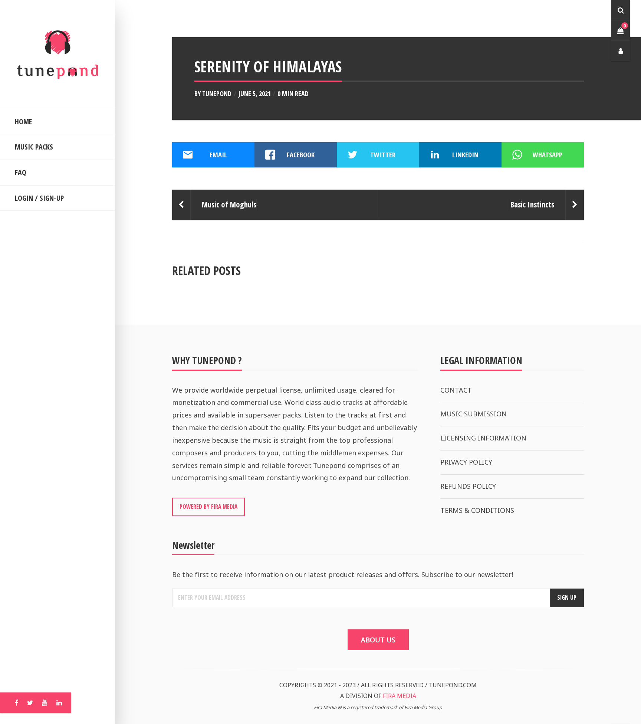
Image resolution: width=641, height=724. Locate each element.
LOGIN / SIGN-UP (39, 198)
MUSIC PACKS (34, 147)
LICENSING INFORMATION (483, 437)
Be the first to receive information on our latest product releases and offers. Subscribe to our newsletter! (342, 574)
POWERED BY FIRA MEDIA (208, 506)
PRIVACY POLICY (466, 462)
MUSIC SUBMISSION (473, 413)
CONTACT (456, 390)
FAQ (20, 172)
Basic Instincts (532, 204)
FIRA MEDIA (399, 696)
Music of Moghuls (229, 204)
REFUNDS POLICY (468, 486)
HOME (23, 122)
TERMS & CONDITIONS (477, 510)
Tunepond (216, 93)
